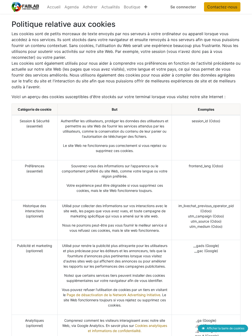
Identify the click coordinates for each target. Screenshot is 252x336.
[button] (145, 7)
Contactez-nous (222, 6)
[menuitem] (54, 7)
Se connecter (183, 6)
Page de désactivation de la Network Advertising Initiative (113, 295)
